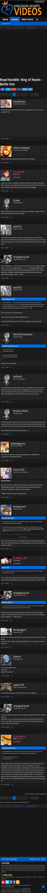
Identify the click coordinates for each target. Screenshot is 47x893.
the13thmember (23, 334)
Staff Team (41, 877)
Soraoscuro (19, 506)
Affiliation (4, 879)
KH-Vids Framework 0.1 (7, 887)
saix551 (17, 226)
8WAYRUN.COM (25, 802)
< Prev (2, 94)
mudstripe (19, 101)
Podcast (35, 877)
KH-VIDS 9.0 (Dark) (9, 859)
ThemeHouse (26, 888)
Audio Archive (20, 877)
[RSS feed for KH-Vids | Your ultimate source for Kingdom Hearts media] (18, 882)
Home (5, 19)
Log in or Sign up (40, 1)
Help (43, 859)
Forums (14, 19)
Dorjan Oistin (20, 411)
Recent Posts (6, 24)
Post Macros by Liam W (24, 885)
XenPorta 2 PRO (4, 802)
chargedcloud (21, 257)
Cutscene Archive (10, 877)
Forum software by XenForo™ (9, 885)
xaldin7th (18, 685)
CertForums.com (26, 892)
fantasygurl (19, 629)
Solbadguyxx (17, 443)
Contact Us (35, 859)
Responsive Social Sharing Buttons (10, 892)
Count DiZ (19, 469)
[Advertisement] (23, 54)
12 (31, 94)
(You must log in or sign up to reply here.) (36, 794)
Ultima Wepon (21, 147)
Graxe (16, 200)
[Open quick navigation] (45, 27)
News (2, 877)
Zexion (17, 656)
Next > (36, 94)
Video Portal (27, 19)
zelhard (17, 376)
